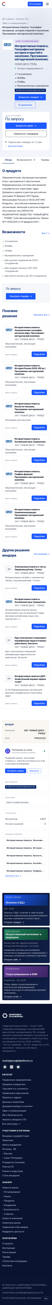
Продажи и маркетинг (14, 1084)
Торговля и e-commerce (15, 1088)
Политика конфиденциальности (22, 1292)
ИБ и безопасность (12, 1115)
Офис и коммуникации (14, 23)
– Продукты (8, 1200)
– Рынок (6, 1196)
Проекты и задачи (11, 1097)
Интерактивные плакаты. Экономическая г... (25, 840)
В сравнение (25, 105)
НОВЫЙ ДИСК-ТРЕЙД (26, 64)
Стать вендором (10, 1175)
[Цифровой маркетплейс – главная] (4, 4)
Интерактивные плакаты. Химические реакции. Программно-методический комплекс (29, 513)
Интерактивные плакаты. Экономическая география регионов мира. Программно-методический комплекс (30, 331)
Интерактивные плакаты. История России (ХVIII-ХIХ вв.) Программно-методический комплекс (30, 369)
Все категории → (11, 1123)
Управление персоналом (15, 1093)
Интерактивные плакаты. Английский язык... (25, 863)
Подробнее (39, 354)
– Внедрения (9, 1205)
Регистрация (35, 4)
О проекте (7, 1243)
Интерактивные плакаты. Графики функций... (25, 871)
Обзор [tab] (8, 159)
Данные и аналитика (13, 1102)
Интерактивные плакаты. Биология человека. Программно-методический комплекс (29, 408)
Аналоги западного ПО (14, 1119)
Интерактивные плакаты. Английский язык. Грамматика (30, 440)
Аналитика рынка (11, 1222)
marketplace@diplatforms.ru (17, 1060)
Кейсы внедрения (11, 1144)
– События (7, 1214)
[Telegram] (5, 1067)
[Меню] (47, 4)
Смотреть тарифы (21, 296)
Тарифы (6, 1256)
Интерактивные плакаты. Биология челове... (25, 855)
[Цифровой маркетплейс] (26, 1015)
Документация (15, 146)
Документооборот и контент (17, 1106)
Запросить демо (26, 125)
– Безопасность (10, 1209)
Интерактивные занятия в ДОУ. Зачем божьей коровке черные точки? (30, 679)
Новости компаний (12, 1218)
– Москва (7, 1153)
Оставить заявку (15, 771)
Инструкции (8, 1248)
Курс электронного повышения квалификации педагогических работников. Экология (30, 640)
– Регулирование (11, 1192)
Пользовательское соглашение (21, 1298)
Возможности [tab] (26, 159)
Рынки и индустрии (12, 1171)
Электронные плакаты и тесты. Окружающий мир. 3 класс (30, 568)
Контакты (34, 771)
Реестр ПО (8, 1166)
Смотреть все (41, 314)
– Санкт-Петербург (12, 1157)
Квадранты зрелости (13, 1231)
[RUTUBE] (18, 1067)
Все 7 (46, 233)
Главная (9, 19)
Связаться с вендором (26, 133)
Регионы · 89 (9, 1149)
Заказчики (7, 1140)
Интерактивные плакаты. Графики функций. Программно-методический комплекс (29, 475)
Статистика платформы (14, 1261)
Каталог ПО (22, 19)
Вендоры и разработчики (15, 1136)
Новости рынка (10, 1187)
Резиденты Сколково (13, 1162)
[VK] (11, 1067)
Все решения (42, 554)
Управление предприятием (16, 1079)
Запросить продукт (30, 97)
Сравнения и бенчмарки (15, 1227)
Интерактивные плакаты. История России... (25, 848)
